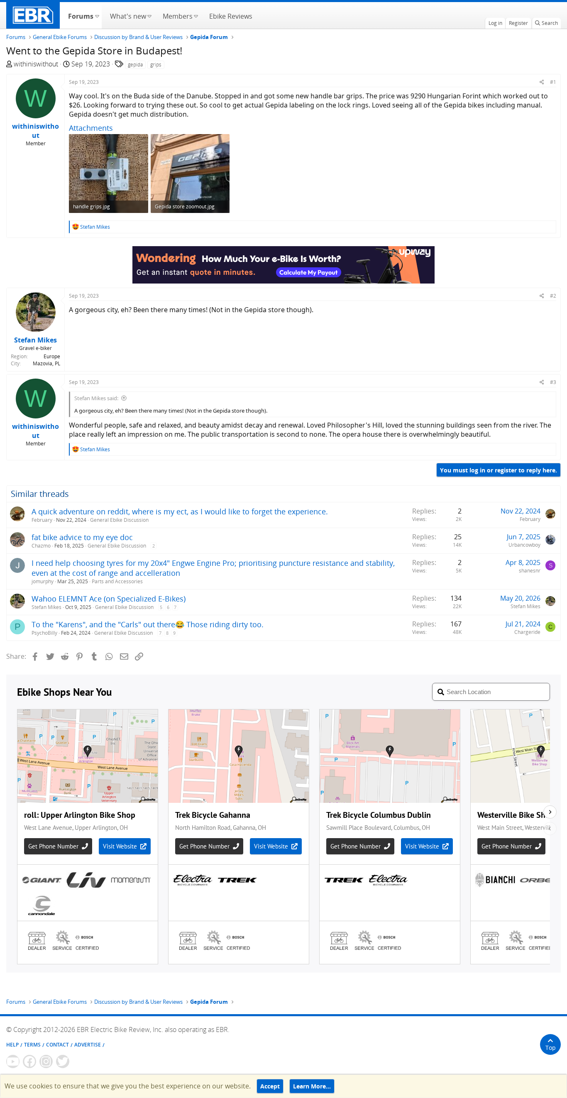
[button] (97, 15)
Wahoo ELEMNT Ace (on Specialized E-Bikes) (109, 599)
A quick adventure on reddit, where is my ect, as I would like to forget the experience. (180, 511)
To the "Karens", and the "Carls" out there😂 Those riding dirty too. (148, 624)
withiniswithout (36, 63)
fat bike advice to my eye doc (82, 537)
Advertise (87, 1044)
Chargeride (527, 632)
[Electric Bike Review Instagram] (46, 1061)
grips (155, 64)
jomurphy (43, 581)
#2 (553, 295)
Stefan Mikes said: (96, 398)
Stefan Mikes (46, 607)
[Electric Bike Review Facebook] (29, 1061)
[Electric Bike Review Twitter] (62, 1061)
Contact (57, 1044)
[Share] (542, 82)
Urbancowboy (524, 544)
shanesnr (529, 570)
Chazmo (41, 545)
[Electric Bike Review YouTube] (13, 1061)
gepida (135, 64)
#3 (553, 382)
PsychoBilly (44, 632)
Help (12, 1044)
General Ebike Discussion (119, 519)
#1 (553, 82)
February (42, 519)
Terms (32, 1044)
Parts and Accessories (117, 581)
